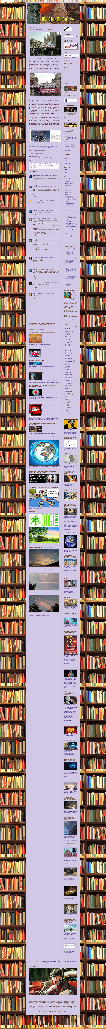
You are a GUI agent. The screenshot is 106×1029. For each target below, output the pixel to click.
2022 (66, 163)
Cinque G (67, 337)
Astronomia (67, 336)
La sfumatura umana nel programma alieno (70, 147)
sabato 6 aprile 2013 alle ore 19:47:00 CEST (46, 239)
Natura (66, 356)
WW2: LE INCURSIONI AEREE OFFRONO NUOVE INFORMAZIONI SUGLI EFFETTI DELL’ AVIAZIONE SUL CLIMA (70, 269)
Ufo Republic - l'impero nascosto (71, 230)
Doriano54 (35, 218)
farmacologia (68, 388)
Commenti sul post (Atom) (38, 329)
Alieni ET (67, 330)
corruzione (67, 385)
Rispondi (34, 181)
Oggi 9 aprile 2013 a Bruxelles (70, 208)
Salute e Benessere (69, 360)
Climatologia (67, 339)
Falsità (66, 347)
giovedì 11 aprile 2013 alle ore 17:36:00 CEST (47, 293)
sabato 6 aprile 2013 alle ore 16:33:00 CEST (46, 210)
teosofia (66, 410)
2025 (66, 158)
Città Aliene (67, 150)
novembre (68, 183)
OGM (38, 165)
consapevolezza (68, 383)
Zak (33, 257)
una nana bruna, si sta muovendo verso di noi (71, 224)
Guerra (66, 352)
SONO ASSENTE (69, 197)
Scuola (66, 364)
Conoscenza (67, 341)
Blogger (65, 1011)
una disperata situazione (71, 226)
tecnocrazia (67, 407)
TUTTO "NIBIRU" (69, 228)
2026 (66, 156)
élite (66, 412)
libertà (66, 393)
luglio (67, 190)
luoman (56, 1011)
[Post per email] (45, 163)
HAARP (55, 163)
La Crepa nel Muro (69, 283)
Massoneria (31, 165)
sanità (66, 402)
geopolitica (67, 390)
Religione (67, 358)
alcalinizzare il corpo (69, 144)
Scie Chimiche (45, 165)
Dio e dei (67, 344)
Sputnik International (70, 248)
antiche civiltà (68, 374)
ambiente (67, 372)
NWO (35, 165)
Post (67, 944)
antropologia (67, 377)
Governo (67, 350)
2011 (66, 240)
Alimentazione (68, 331)
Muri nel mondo (68, 284)
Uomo (66, 371)
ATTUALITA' (67, 328)
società (66, 404)
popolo (66, 399)
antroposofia (67, 379)
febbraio (68, 235)
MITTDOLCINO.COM (69, 275)
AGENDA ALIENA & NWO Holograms (71, 211)
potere (66, 401)
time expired (68, 201)
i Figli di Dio (68, 219)
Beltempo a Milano (70, 206)
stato (66, 405)
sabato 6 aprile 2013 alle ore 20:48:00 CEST (44, 257)
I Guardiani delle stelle (71, 199)
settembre (68, 187)
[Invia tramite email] (30, 167)
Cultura (66, 342)
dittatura (66, 386)
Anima (66, 334)
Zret (33, 200)
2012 (66, 239)
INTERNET (67, 353)
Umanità (67, 369)
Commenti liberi (68, 141)
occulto (66, 396)
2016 (66, 174)
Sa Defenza (68, 256)
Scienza (66, 363)
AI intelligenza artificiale (70, 326)
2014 (66, 178)
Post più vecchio (55, 327)
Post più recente (32, 327)
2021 (66, 165)
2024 (66, 160)
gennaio (68, 236)
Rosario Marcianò (36, 175)
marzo (67, 233)
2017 (66, 172)
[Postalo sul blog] (31, 167)
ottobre (68, 185)
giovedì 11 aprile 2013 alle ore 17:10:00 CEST (48, 282)
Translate (74, 57)
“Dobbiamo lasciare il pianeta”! (70, 204)
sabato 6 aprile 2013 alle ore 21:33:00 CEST (46, 269)
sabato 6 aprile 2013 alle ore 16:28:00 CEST (46, 186)
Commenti (68, 946)
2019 (66, 169)
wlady (36, 163)
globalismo (67, 391)
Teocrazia (67, 367)
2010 (66, 242)
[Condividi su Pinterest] (36, 167)
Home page (44, 327)
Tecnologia (67, 366)
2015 (66, 176)
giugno (68, 192)
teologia (66, 409)
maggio (68, 194)
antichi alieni (67, 375)
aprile (67, 196)
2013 (66, 180)
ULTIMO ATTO (69, 221)
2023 (66, 162)
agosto (67, 189)
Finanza (51, 163)
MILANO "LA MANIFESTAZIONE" (71, 217)
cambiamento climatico (70, 380)
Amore (66, 333)
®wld (30, 160)
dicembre (68, 181)
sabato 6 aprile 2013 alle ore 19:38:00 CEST (47, 218)
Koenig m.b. (35, 282)
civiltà (66, 382)
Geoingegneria (68, 349)
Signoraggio (50, 165)
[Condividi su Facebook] (34, 167)
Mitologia (67, 355)
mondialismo (67, 394)
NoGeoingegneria (69, 266)
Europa (66, 345)
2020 (66, 167)
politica (40, 165)
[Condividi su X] (33, 167)
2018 (66, 171)
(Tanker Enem (42, 65)
